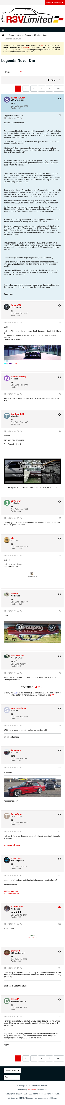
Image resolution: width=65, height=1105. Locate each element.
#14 (59, 968)
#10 (59, 767)
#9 (60, 725)
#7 (60, 611)
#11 (59, 831)
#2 (60, 322)
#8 (60, 673)
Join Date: (15, 106)
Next (59, 88)
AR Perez (39, 687)
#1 (60, 115)
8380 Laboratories (12, 891)
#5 (60, 518)
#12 (59, 876)
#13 (59, 924)
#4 (60, 431)
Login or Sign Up (53, 2)
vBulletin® (32, 1090)
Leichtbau (32, 937)
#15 (59, 1016)
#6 (60, 555)
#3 (60, 394)
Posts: (13, 108)
